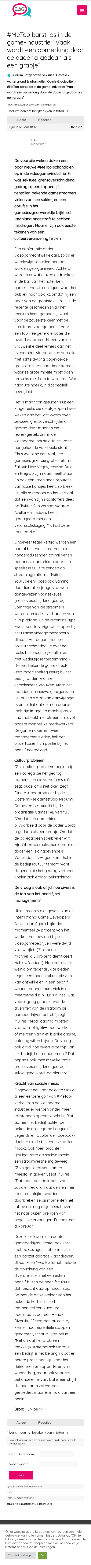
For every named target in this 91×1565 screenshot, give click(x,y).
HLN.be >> (34, 1409)
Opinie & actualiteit (60, 81)
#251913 (76, 127)
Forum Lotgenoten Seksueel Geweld (40, 75)
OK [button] (42, 1555)
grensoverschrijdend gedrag (39, 104)
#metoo (18, 104)
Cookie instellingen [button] (20, 1555)
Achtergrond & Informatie (26, 81)
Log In (21, 1474)
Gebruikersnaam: (21, 1454)
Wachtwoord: (19, 1464)
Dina (10, 1492)
